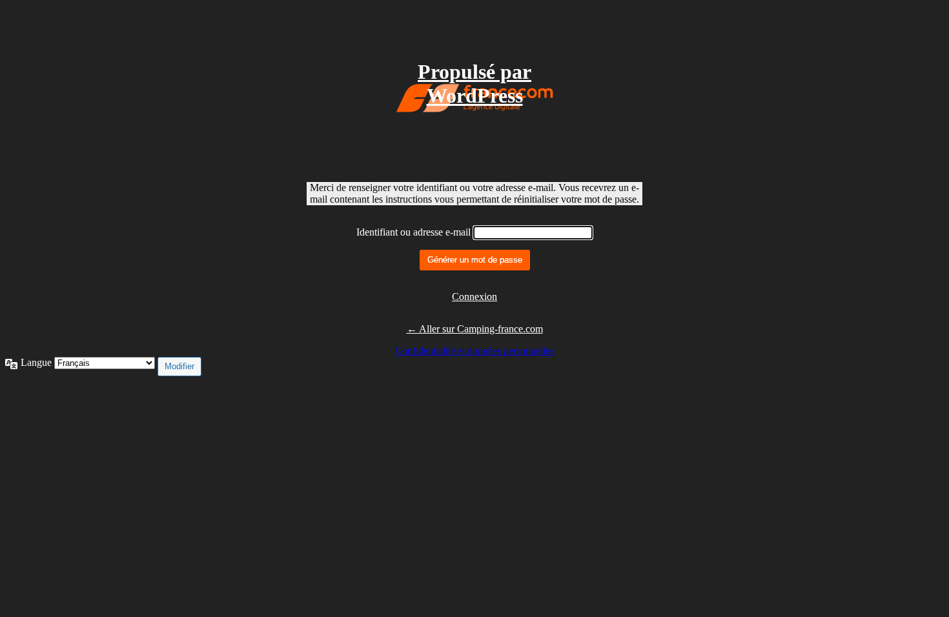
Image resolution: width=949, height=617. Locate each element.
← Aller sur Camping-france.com (475, 328)
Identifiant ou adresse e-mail (413, 232)
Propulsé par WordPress (474, 83)
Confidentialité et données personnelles (474, 350)
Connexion (474, 296)
